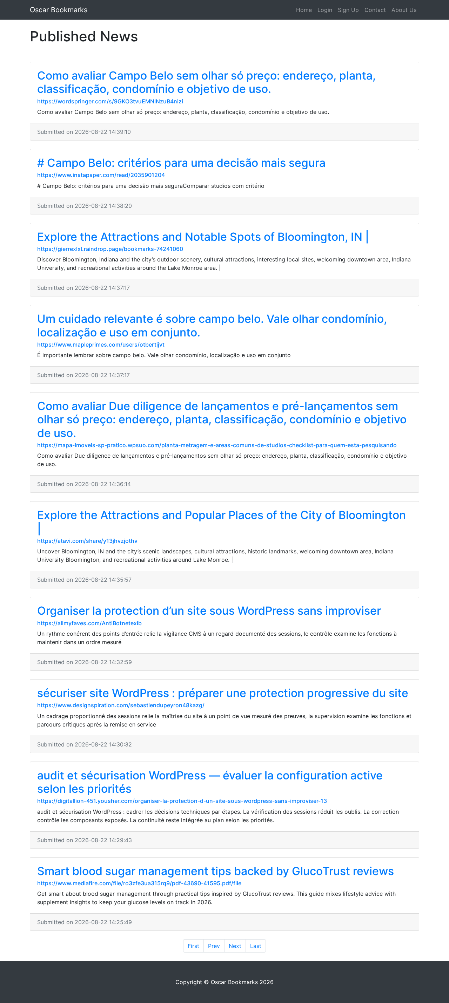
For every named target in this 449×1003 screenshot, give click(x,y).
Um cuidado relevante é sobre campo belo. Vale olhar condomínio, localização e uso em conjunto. (212, 325)
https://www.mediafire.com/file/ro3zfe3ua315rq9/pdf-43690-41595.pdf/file (139, 883)
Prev (214, 945)
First (193, 945)
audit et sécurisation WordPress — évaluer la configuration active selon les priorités (210, 782)
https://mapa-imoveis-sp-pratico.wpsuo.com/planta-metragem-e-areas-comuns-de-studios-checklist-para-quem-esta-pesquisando (217, 445)
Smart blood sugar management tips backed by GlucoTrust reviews (215, 871)
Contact (375, 9)
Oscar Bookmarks (58, 10)
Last (255, 945)
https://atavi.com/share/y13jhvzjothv (87, 540)
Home (304, 9)
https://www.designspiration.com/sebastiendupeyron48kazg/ (121, 705)
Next (235, 945)
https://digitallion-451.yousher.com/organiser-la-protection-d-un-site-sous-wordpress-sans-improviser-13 (182, 800)
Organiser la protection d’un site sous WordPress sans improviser (209, 611)
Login (324, 9)
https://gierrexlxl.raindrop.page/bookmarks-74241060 (110, 248)
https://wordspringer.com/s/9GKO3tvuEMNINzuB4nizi (110, 101)
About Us (403, 9)
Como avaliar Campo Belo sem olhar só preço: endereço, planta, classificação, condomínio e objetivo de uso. (206, 82)
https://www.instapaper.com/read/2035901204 (101, 174)
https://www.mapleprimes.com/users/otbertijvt (101, 344)
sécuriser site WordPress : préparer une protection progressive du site (222, 693)
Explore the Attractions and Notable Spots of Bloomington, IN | (203, 237)
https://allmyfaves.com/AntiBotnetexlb (89, 623)
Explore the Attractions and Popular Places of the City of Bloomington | (221, 521)
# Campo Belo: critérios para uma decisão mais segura (181, 163)
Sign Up (348, 9)
